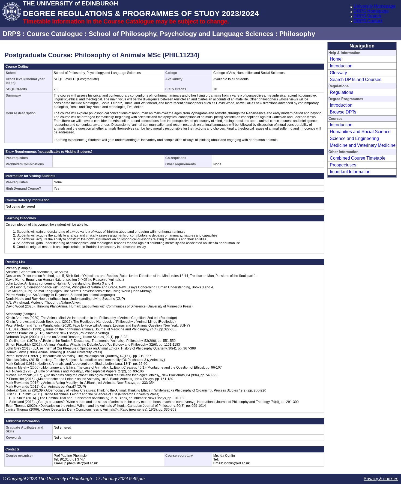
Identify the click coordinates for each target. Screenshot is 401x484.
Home (336, 59)
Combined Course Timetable (357, 158)
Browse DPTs (343, 112)
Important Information (350, 171)
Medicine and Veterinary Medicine (363, 145)
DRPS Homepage (371, 11)
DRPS (12, 33)
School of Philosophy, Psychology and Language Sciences (181, 33)
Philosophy (297, 33)
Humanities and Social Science (360, 131)
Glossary (338, 72)
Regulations (341, 92)
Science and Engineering (354, 138)
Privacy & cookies (381, 478)
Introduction (341, 66)
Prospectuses (343, 165)
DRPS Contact (368, 21)
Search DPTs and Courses (355, 79)
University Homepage (375, 6)
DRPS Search (367, 16)
